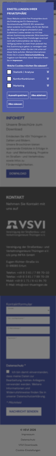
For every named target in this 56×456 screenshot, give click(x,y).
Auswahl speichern (17, 95)
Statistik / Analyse (23, 72)
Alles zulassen (15, 104)
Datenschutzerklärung (34, 55)
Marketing (18, 85)
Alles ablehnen (38, 95)
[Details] (48, 72)
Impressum (17, 60)
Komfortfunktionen (24, 78)
